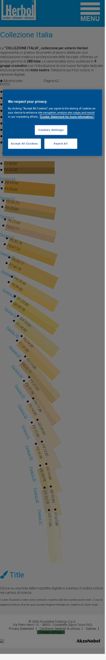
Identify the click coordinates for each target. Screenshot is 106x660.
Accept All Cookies (24, 143)
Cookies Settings (51, 130)
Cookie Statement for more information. (67, 116)
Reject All (60, 143)
